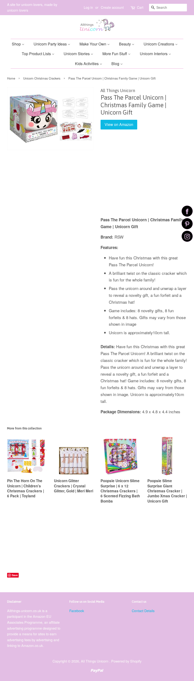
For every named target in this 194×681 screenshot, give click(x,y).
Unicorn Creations (159, 44)
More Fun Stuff (115, 53)
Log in (88, 7)
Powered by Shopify (126, 661)
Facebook (76, 610)
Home (11, 78)
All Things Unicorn (95, 661)
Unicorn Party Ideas (51, 44)
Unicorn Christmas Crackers (41, 78)
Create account (112, 7)
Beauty (125, 44)
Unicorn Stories (77, 53)
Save (15, 575)
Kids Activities (87, 63)
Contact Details (143, 610)
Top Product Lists (37, 53)
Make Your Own (93, 44)
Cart (140, 7)
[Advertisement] (144, 176)
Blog (115, 63)
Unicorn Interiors (154, 53)
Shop (17, 44)
